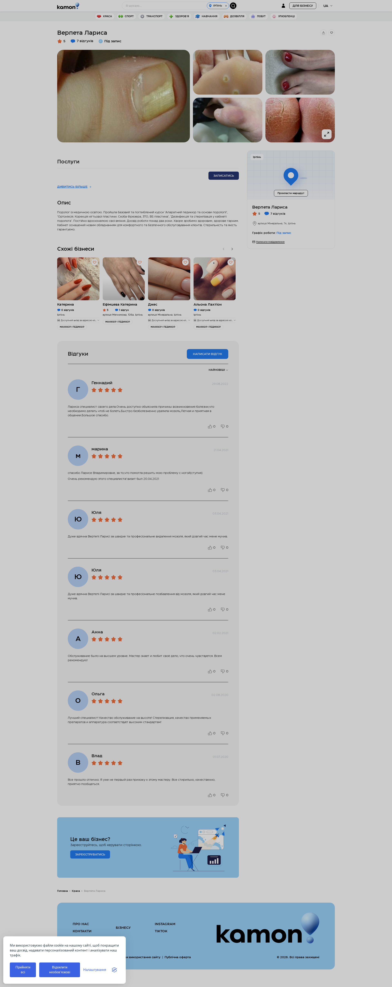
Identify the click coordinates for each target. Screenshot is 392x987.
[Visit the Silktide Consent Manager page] (114, 970)
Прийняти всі (23, 970)
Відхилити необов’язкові (59, 970)
